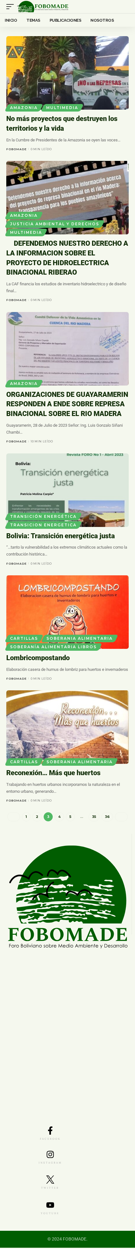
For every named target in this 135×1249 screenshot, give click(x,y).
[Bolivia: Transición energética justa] (67, 491)
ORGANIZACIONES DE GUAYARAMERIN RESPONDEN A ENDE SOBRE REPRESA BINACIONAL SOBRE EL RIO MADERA (67, 405)
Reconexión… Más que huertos (53, 774)
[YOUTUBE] (50, 1206)
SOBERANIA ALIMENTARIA (79, 639)
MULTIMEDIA (62, 107)
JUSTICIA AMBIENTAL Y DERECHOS (54, 224)
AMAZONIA (24, 107)
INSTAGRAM (50, 1163)
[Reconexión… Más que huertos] (67, 728)
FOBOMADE (16, 149)
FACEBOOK (50, 1140)
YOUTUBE (50, 1214)
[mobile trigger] (11, 6)
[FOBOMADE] (42, 6)
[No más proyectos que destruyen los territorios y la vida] (67, 73)
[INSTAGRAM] (50, 1156)
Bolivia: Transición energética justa (60, 537)
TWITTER (50, 1189)
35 (94, 818)
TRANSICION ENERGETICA (43, 526)
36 (107, 818)
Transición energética (43, 517)
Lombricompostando (38, 659)
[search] (124, 7)
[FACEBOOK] (50, 1132)
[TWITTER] (50, 1181)
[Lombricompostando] (67, 613)
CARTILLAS (24, 639)
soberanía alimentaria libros (53, 648)
